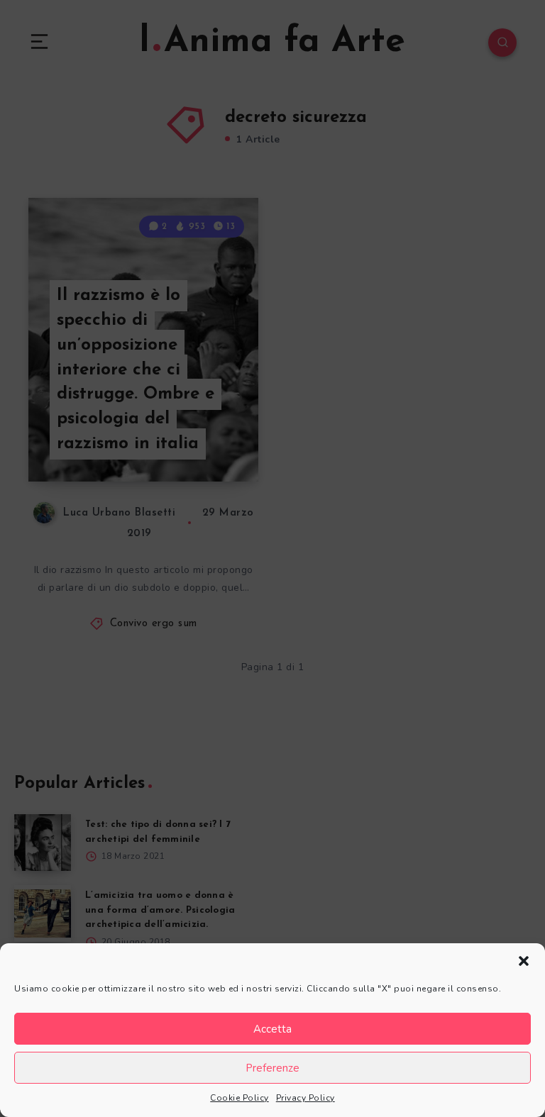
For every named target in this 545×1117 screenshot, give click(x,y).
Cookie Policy (239, 1098)
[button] (524, 961)
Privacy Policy (305, 1098)
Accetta (272, 1029)
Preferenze (272, 1068)
